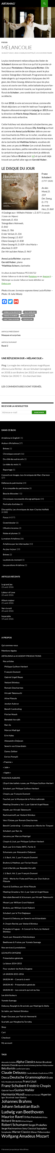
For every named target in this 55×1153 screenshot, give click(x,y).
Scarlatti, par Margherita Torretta (16, 1021)
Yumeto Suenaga (8, 1000)
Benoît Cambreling (13, 709)
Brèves (6, 448)
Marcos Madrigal (12, 730)
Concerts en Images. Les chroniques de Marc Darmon (25, 475)
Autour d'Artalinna (10, 443)
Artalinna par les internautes (16, 544)
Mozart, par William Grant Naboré (18, 902)
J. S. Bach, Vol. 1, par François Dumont (20, 857)
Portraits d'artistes (11, 504)
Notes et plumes (10, 533)
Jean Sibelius (21, 1097)
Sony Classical (29, 1128)
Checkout (5, 1037)
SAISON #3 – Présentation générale (19, 984)
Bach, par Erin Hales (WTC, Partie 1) (19, 847)
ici (33, 156)
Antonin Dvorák (9, 1065)
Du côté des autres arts (13, 459)
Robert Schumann (14, 1125)
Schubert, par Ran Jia (12, 831)
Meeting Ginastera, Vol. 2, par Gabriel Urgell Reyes (26, 892)
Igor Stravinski (8, 1097)
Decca (5, 1077)
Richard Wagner (27, 1121)
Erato (50, 1077)
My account (6, 1043)
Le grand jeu (6, 584)
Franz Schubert (11, 316)
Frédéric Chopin (39, 1086)
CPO (50, 1073)
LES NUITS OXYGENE (11, 953)
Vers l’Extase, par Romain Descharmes (20, 820)
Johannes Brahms (16, 1101)
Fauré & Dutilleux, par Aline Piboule (19, 886)
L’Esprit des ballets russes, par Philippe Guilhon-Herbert (28, 783)
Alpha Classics (25, 1061)
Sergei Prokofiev (37, 1124)
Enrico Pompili (11, 756)
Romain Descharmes (13, 687)
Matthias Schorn (11, 319)
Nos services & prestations (13, 947)
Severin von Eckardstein (15, 746)
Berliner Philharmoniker (44, 1065)
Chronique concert (11, 454)
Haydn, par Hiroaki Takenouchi (17, 809)
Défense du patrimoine (11, 483)
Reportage (7, 469)
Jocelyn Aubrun (11, 703)
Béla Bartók (8, 1068)
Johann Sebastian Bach (20, 1106)
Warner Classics (21, 1131)
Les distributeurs (9, 995)
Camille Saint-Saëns (22, 1069)
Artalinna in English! (10, 438)
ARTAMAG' (8, 3)
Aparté (20, 1065)
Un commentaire (44, 53)
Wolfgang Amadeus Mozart (25, 1136)
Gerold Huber (28, 316)
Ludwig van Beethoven (22, 1111)
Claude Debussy (13, 1072)
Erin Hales (9, 735)
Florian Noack (10, 714)
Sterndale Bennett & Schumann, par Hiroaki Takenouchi (28, 897)
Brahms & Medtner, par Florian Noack (20, 862)
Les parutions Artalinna (13, 565)
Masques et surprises (11, 333)
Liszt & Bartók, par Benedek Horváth (19, 868)
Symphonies (6, 1132)
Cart (3, 1032)
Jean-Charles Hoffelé (24, 53)
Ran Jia (7, 725)
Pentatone (33, 276)
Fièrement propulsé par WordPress (14, 1149)
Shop (3, 1027)
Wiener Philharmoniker (40, 1132)
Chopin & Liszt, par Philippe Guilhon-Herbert (23, 841)
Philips (44, 1117)
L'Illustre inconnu (10, 528)
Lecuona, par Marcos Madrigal (17, 836)
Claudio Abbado (32, 1073)
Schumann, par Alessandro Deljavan (19, 852)
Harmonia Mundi (12, 1094)
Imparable (6, 616)
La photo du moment (12, 560)
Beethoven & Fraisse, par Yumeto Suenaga (22, 942)
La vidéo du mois (10, 464)
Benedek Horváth (12, 719)
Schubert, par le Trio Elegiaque (17, 913)
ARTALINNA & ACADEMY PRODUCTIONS (21, 656)
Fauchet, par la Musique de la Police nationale (23, 799)
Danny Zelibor (11, 751)
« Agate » (7, 772)
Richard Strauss (11, 1120)
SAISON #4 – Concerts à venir (16, 979)
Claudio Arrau (43, 1073)
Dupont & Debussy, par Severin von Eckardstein (24, 918)
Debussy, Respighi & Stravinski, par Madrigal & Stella (25, 1006)
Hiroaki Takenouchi (13, 693)
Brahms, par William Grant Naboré (19, 907)
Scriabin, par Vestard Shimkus (14, 1011)
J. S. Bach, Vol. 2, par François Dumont (20, 873)
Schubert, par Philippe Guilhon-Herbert (21, 788)
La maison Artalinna (10, 538)
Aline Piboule (10, 698)
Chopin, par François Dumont (16, 794)
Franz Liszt (29, 1081)
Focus (4, 42)
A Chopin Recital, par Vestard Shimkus (20, 923)
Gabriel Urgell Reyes (13, 677)
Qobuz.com (6, 283)
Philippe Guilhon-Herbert (16, 666)
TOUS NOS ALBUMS (10, 778)
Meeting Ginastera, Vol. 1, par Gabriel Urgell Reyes (26, 804)
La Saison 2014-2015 (12, 963)
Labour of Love (8, 592)
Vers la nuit (6, 608)
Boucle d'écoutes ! (11, 493)
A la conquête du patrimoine (16, 488)
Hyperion (46, 1094)
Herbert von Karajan (32, 1095)
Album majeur (8, 600)
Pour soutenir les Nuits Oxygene (17, 968)
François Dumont (12, 672)
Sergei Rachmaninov (11, 1128)
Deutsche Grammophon (28, 1077)
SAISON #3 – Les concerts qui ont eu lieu (21, 990)
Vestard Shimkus (12, 682)
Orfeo (27, 1117)
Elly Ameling (30, 312)
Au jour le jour (9, 549)
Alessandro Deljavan (13, 741)
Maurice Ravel (12, 1117)
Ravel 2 (9, 344)
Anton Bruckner (44, 1062)
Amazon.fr (47, 276)
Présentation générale (13, 958)
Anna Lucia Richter (12, 312)
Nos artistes (8, 661)
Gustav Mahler (24, 1090)
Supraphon (42, 1128)
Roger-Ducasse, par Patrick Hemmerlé (18, 1016)
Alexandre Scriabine (8, 1062)
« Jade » (6, 767)
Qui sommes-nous (9, 645)
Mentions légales (9, 650)
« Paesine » (8, 762)
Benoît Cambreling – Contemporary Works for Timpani (28, 825)
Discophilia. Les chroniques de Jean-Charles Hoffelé (25, 509)
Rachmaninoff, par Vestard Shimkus (19, 815)
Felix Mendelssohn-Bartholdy (11, 1082)
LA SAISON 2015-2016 (13, 974)
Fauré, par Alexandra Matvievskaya (19, 937)
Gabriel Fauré (7, 1090)
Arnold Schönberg (29, 1065)
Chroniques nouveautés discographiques (21, 499)
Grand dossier (9, 522)
